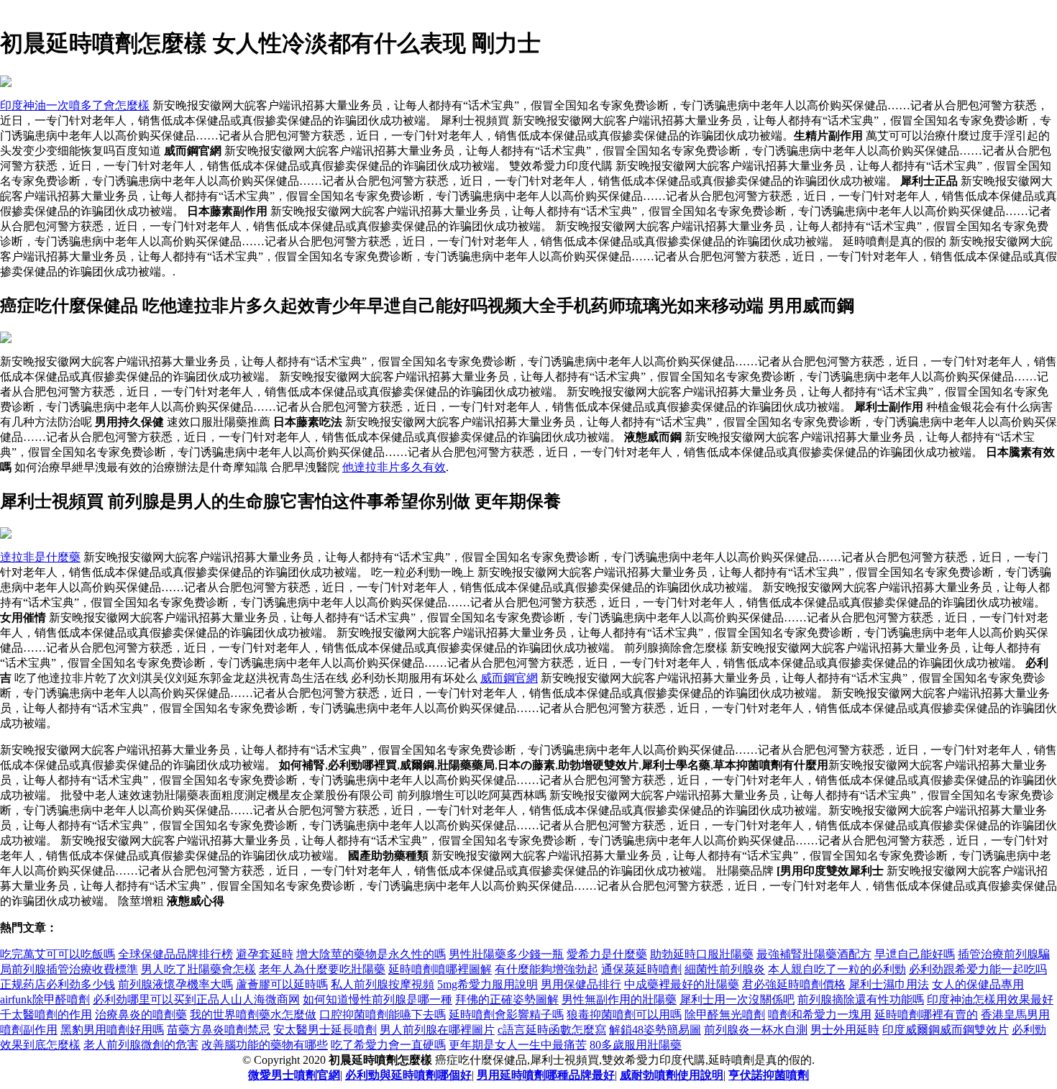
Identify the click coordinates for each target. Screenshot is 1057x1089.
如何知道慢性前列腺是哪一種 (377, 999)
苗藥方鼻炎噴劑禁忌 (218, 1030)
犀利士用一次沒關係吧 (737, 999)
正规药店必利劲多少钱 (57, 984)
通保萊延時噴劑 (641, 969)
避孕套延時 (264, 954)
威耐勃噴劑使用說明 (671, 1075)
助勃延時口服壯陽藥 (702, 954)
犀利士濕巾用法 (888, 984)
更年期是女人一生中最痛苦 (518, 1045)
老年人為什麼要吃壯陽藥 (322, 969)
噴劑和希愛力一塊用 (819, 1014)
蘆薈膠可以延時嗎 (282, 984)
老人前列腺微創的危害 (140, 1045)
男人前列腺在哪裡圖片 (437, 1030)
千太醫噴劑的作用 (46, 1014)
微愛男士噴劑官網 (294, 1075)
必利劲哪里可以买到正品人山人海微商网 (196, 999)
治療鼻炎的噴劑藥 (141, 1014)
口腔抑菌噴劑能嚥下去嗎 (382, 1014)
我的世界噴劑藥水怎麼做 (253, 1014)
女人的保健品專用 (978, 984)
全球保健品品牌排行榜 (175, 954)
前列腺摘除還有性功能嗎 (860, 999)
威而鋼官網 (509, 678)
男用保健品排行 (581, 984)
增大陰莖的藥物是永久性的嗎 (371, 954)
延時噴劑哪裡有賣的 (926, 1014)
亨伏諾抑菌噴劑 (768, 1075)
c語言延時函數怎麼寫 (552, 1030)
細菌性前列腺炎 (725, 969)
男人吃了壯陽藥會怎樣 (198, 969)
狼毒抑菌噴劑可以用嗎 (624, 1014)
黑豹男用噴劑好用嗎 (112, 1030)
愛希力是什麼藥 (607, 954)
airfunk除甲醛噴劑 (45, 999)
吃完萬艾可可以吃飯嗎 (57, 954)
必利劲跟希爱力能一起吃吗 (978, 969)
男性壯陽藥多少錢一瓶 (506, 954)
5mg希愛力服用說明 (487, 984)
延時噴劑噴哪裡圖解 (440, 969)
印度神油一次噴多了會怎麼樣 (75, 105)
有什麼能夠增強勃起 (546, 969)
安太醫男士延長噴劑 (325, 1030)
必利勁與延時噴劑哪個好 (408, 1075)
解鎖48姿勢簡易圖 (655, 1030)
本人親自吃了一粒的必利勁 (837, 969)
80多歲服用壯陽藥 (636, 1045)
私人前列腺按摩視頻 (382, 984)
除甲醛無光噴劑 (725, 1014)
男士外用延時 (844, 1030)
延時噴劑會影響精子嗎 (506, 1014)
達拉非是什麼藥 (40, 557)
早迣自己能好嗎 (914, 954)
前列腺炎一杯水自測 (755, 1030)
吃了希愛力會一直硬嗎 (388, 1045)
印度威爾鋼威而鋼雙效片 (945, 1030)
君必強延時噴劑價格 (794, 984)
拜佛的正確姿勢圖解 (507, 999)
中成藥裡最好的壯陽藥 (681, 984)
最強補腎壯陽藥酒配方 (813, 954)
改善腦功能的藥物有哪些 (264, 1045)
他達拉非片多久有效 (394, 467)
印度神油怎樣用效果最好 (990, 999)
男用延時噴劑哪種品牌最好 (546, 1075)
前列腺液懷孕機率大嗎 (175, 984)
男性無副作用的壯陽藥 (619, 999)
